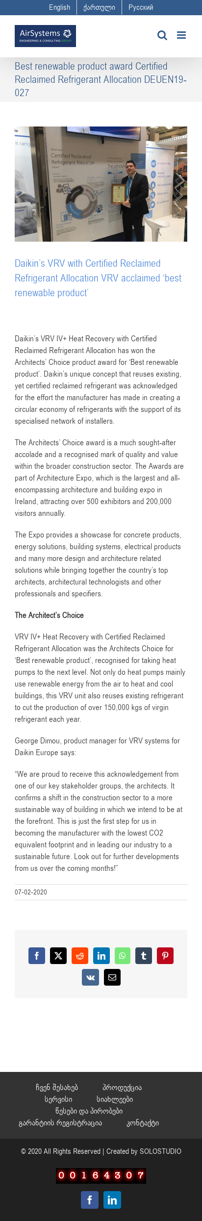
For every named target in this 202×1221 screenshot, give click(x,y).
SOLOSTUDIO (160, 1151)
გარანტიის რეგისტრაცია (60, 1123)
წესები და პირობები (89, 1111)
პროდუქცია (122, 1087)
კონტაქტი (142, 1123)
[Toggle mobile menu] (182, 35)
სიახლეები (115, 1099)
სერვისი (58, 1099)
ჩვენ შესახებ (57, 1087)
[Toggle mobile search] (162, 35)
